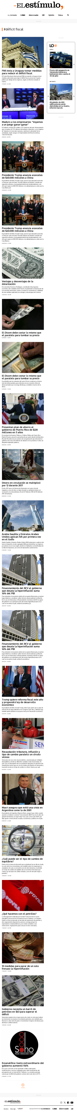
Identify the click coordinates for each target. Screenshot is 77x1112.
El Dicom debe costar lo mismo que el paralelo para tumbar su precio (21, 334)
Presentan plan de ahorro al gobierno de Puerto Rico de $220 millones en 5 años (20, 430)
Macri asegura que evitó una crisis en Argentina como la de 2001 (22, 809)
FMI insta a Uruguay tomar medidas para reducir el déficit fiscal (22, 72)
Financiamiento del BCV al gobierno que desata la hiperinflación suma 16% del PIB (22, 591)
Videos (60, 15)
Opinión (51, 15)
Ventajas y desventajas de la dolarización (17, 282)
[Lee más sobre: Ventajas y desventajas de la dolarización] (23, 263)
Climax (22, 15)
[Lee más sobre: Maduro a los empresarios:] (23, 103)
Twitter (65, 1103)
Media (20, 1109)
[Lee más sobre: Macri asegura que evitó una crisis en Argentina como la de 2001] (23, 789)
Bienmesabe (33, 15)
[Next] (73, 64)
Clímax (54, 1108)
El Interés (12, 15)
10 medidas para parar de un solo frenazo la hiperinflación (20, 967)
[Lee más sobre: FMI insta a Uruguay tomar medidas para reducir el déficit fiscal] (23, 52)
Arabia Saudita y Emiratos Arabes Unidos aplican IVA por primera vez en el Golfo (21, 537)
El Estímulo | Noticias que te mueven (12, 1102)
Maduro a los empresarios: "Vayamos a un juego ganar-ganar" (22, 123)
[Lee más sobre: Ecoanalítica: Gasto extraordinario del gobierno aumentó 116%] (23, 1044)
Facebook (68, 1103)
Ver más (23, 1087)
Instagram (61, 1103)
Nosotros (6, 1109)
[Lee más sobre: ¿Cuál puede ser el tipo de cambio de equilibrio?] (23, 840)
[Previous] (48, 64)
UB (43, 15)
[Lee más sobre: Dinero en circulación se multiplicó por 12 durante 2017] (23, 464)
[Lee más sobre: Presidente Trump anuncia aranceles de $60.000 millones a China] (23, 156)
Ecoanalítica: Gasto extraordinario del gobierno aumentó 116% (23, 1064)
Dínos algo (13, 1109)
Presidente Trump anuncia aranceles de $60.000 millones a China (22, 176)
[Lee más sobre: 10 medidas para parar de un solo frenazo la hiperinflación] (23, 947)
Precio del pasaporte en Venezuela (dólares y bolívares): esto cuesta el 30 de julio (60, 73)
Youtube (72, 1103)
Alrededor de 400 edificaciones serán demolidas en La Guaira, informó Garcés (60, 105)
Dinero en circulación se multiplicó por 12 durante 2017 (21, 484)
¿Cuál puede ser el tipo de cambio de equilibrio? (22, 860)
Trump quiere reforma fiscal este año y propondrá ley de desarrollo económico (22, 702)
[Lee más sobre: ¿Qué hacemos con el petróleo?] (23, 895)
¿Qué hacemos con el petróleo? (19, 913)
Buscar (68, 15)
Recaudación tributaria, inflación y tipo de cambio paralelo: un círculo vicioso (21, 754)
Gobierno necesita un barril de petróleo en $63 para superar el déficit (19, 1011)
